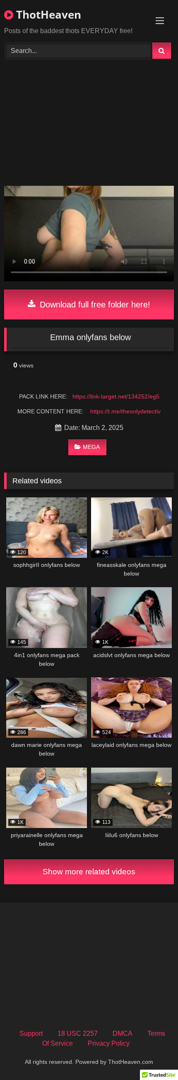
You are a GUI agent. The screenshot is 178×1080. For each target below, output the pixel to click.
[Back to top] (152, 1055)
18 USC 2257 (78, 1033)
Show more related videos (89, 871)
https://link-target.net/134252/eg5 (115, 396)
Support (31, 1033)
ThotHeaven (47, 14)
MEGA (91, 447)
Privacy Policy (109, 1043)
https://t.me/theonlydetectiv (125, 411)
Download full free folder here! (93, 304)
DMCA (122, 1033)
